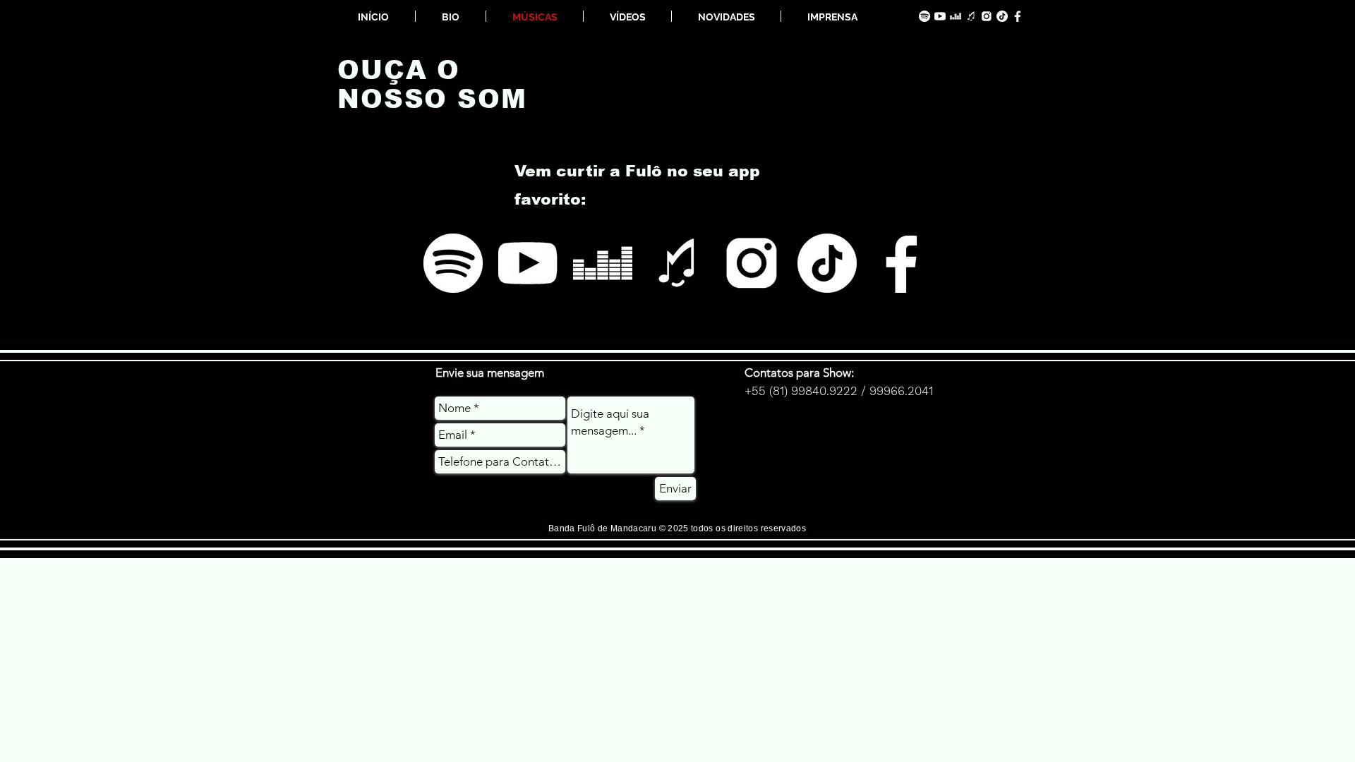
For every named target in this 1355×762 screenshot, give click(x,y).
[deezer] (955, 16)
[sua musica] (971, 16)
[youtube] (940, 16)
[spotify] (924, 16)
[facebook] (1017, 16)
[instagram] (986, 16)
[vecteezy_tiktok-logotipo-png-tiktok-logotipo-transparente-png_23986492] (1002, 16)
